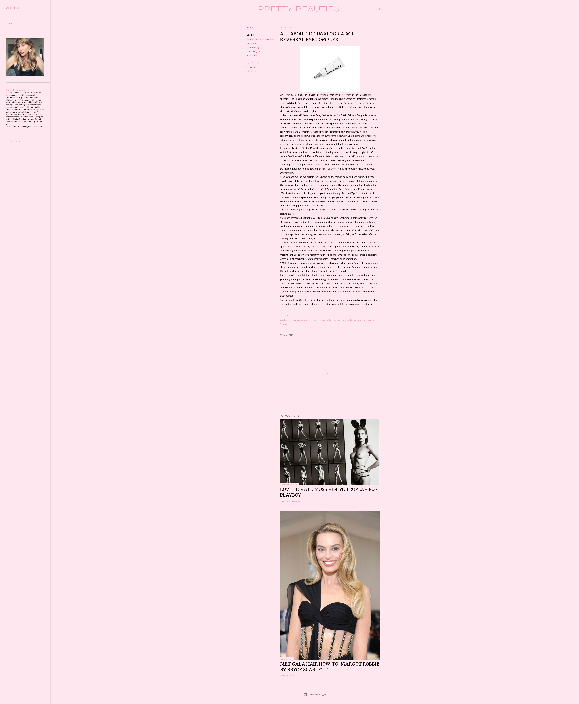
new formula (253, 63)
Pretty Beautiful (301, 9)
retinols (251, 67)
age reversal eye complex (260, 39)
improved (252, 55)
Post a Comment (294, 501)
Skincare (251, 71)
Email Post (292, 316)
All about (251, 43)
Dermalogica (253, 51)
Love (249, 59)
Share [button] (250, 27)
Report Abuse (13, 141)
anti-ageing (253, 47)
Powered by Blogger (317, 694)
